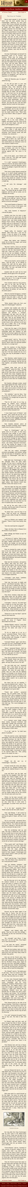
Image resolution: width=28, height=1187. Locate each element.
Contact (24, 1183)
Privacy (19, 1183)
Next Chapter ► (22, 12)
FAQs (8, 1183)
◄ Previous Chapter (7, 12)
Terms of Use (13, 1183)
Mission (3, 1183)
